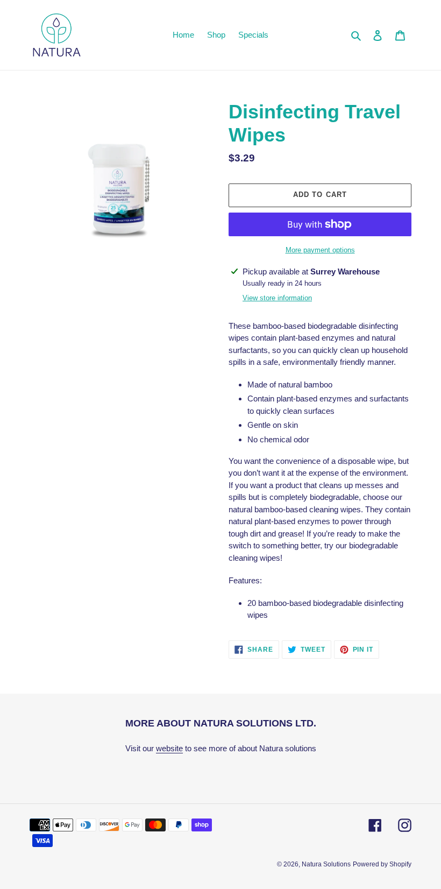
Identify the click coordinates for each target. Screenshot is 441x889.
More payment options (320, 250)
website (169, 748)
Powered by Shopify (382, 864)
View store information (277, 298)
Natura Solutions (326, 864)
